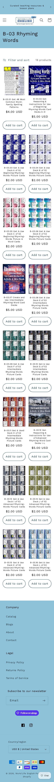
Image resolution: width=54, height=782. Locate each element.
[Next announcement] (50, 7)
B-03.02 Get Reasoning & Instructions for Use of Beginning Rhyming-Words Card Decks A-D (40, 105)
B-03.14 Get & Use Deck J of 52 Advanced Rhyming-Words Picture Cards (40, 503)
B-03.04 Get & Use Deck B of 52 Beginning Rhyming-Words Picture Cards (40, 172)
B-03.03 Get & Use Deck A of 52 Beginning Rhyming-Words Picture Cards (14, 172)
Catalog (11, 616)
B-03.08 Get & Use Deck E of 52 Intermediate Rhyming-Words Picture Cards (40, 302)
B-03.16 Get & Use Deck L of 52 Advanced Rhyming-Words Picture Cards (40, 566)
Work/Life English (25, 773)
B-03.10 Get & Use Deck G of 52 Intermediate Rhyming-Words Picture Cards (40, 369)
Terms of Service (17, 678)
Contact (11, 640)
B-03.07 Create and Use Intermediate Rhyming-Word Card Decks (14, 301)
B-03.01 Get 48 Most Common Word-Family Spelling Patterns (14, 103)
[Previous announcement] (3, 7)
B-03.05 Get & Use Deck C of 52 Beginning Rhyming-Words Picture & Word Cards (14, 236)
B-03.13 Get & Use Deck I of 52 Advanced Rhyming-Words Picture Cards (14, 503)
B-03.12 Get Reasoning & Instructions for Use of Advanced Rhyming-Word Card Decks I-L (40, 436)
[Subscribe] (44, 700)
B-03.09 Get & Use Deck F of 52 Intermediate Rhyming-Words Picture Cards (14, 369)
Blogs (9, 624)
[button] (5, 20)
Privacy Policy (15, 662)
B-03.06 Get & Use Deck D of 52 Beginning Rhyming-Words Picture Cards (40, 235)
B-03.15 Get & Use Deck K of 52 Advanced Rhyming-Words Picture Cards (14, 566)
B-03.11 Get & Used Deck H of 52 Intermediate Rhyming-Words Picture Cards (14, 435)
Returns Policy (15, 670)
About (10, 632)
